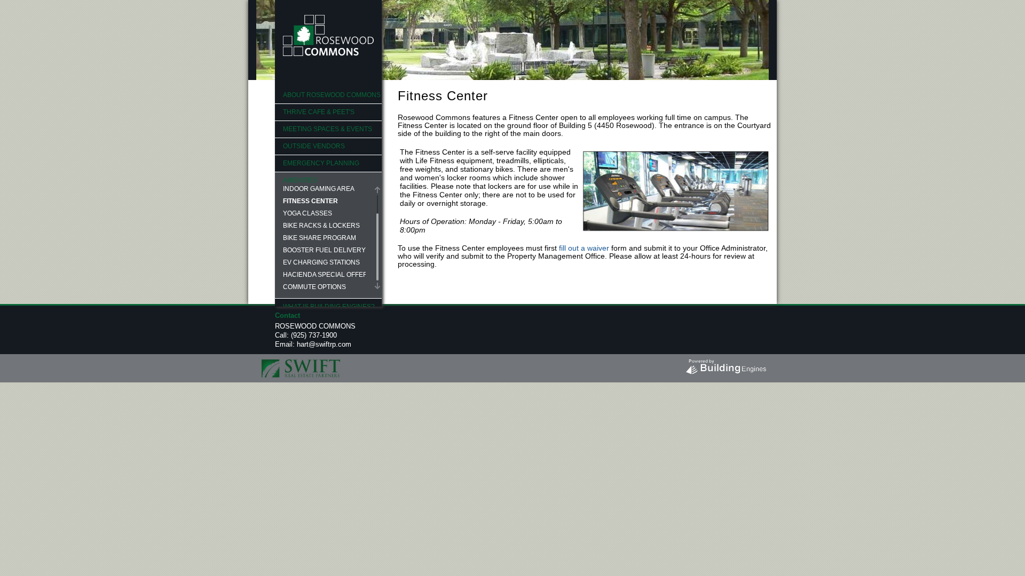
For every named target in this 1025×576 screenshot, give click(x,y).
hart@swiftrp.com (324, 344)
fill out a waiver (584, 248)
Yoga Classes (307, 213)
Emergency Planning (321, 163)
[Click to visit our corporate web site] (301, 366)
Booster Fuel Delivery (324, 250)
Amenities (300, 180)
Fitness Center (310, 201)
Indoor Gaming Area (318, 189)
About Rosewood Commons (332, 95)
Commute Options (314, 287)
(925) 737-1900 (314, 335)
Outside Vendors (314, 146)
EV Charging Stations (321, 262)
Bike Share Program (319, 238)
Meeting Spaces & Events (327, 129)
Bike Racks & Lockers (321, 225)
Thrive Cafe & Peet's (318, 112)
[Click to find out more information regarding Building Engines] (725, 364)
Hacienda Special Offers (324, 274)
